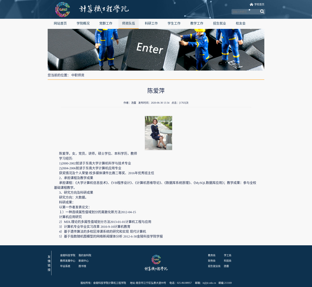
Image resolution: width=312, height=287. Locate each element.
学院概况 (83, 23)
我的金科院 (85, 255)
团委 (226, 266)
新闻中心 (84, 260)
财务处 (212, 260)
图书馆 (82, 266)
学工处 (227, 255)
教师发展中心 (67, 260)
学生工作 (174, 23)
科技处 (227, 260)
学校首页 (259, 4)
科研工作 (151, 23)
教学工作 (196, 23)
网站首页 (60, 23)
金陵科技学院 (67, 255)
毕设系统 (65, 266)
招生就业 (219, 23)
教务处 (212, 255)
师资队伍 (128, 23)
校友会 (241, 23)
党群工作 (105, 23)
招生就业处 (214, 266)
